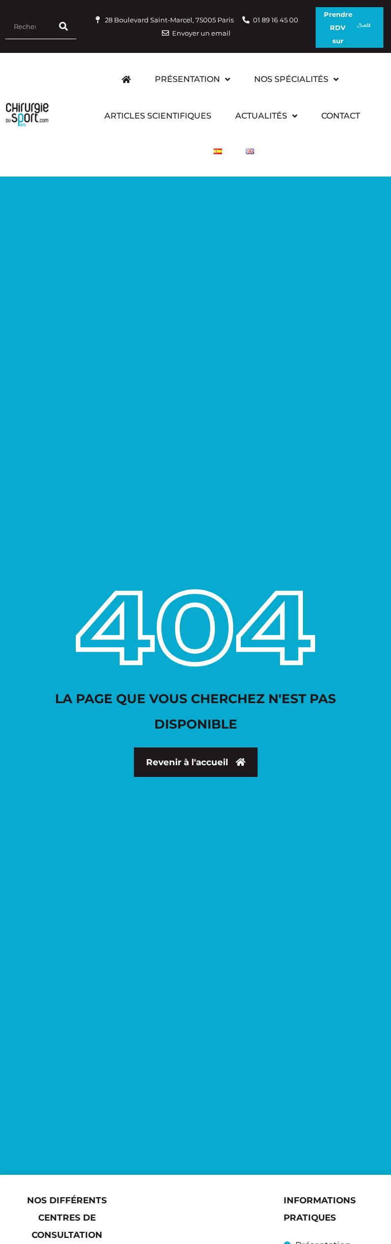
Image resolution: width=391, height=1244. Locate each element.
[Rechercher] (63, 26)
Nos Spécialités (291, 79)
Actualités (261, 116)
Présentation (187, 79)
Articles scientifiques (157, 116)
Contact (340, 116)
